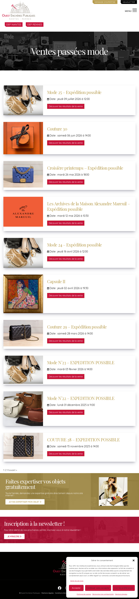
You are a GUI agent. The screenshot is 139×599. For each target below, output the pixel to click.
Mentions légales (121, 594)
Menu (128, 11)
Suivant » (12, 470)
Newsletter (129, 2)
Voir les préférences (123, 588)
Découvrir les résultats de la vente (66, 106)
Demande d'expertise (105, 2)
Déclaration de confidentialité (103, 594)
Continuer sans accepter (98, 588)
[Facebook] (60, 589)
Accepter (76, 588)
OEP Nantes (13, 24)
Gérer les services (76, 581)
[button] (133, 560)
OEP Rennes (34, 24)
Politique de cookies (84, 594)
